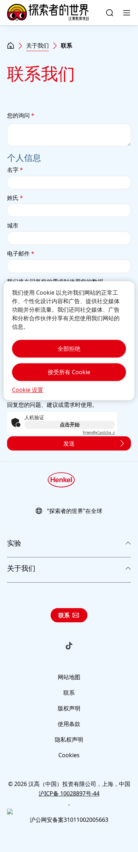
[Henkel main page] (48, 13)
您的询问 (20, 115)
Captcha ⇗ (99, 432)
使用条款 (69, 724)
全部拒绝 (69, 349)
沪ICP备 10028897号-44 (69, 793)
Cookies (69, 755)
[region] (69, 340)
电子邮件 (20, 253)
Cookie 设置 (27, 390)
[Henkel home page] (10, 45)
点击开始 (70, 424)
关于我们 (37, 45)
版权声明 (69, 708)
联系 (64, 615)
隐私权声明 (69, 739)
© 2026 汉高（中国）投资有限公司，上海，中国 (69, 784)
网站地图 (69, 677)
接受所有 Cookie (69, 372)
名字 (15, 170)
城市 (12, 225)
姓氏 (15, 198)
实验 (14, 543)
